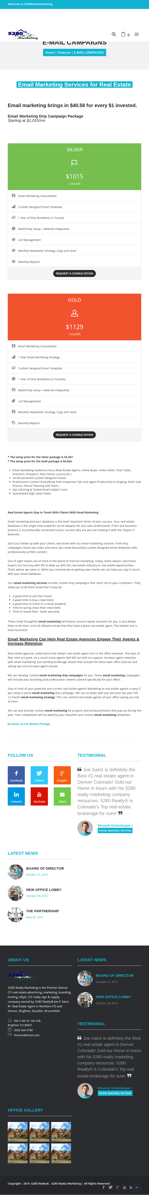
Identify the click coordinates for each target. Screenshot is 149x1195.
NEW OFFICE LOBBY (43, 890)
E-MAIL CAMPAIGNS (89, 52)
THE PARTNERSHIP (42, 911)
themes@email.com (27, 1035)
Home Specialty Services (115, 830)
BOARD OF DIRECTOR (45, 868)
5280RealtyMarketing (38, 4)
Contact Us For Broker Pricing (29, 724)
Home (49, 52)
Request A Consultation (74, 273)
